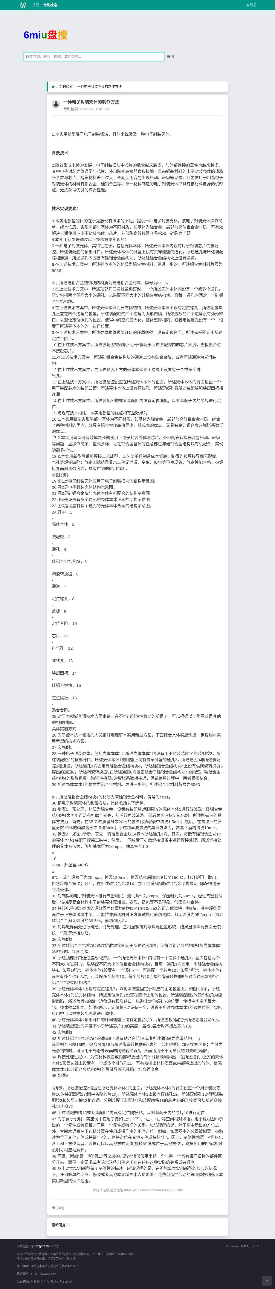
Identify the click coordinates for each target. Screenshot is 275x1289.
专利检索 (50, 5)
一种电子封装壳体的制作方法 (99, 86)
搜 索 (171, 56)
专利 (60, 1208)
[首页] (53, 86)
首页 (35, 5)
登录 (253, 5)
